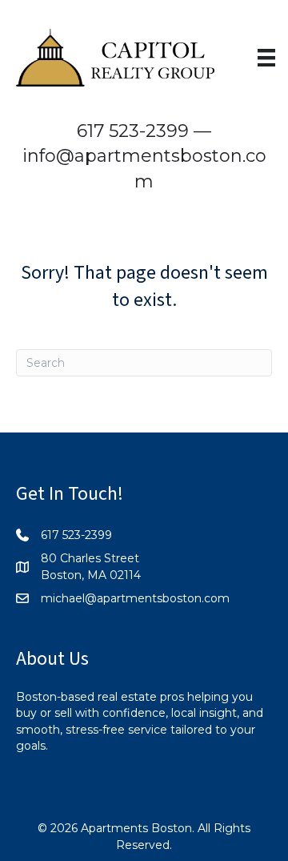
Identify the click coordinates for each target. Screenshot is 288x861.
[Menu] (266, 58)
